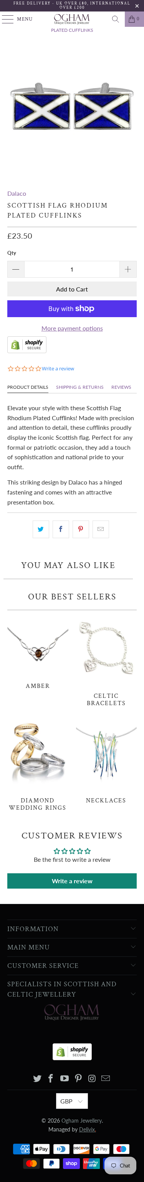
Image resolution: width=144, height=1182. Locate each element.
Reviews (121, 387)
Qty (11, 253)
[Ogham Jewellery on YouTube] (65, 1079)
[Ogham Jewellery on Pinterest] (78, 1079)
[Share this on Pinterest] (81, 529)
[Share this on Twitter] (41, 529)
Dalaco (16, 193)
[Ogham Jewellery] (72, 19)
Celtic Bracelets (106, 660)
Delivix (87, 1129)
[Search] (115, 19)
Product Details (27, 387)
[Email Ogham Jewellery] (106, 1079)
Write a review (72, 880)
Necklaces (106, 761)
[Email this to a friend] (101, 529)
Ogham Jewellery (81, 1120)
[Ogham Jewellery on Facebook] (51, 1079)
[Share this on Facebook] (61, 529)
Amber (37, 651)
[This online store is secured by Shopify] (26, 350)
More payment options (72, 328)
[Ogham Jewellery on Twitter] (37, 1079)
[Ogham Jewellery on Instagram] (92, 1079)
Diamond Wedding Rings (37, 765)
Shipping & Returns (80, 387)
